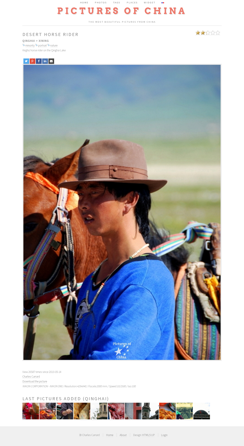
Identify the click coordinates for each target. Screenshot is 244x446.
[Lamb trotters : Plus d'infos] (82, 418)
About (123, 435)
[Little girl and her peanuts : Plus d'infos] (30, 418)
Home (109, 435)
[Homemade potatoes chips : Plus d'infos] (167, 418)
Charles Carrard (31, 376)
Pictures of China (122, 11)
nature (54, 45)
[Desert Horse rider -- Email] (51, 61)
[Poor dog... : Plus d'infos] (116, 418)
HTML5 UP (148, 435)
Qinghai (28, 41)
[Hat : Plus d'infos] (133, 418)
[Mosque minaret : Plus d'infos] (99, 418)
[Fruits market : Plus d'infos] (48, 418)
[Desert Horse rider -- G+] (33, 61)
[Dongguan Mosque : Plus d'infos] (150, 418)
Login (164, 435)
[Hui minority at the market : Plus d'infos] (65, 418)
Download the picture (34, 381)
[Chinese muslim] (122, 212)
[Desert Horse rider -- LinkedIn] (45, 61)
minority (30, 45)
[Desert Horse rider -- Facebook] (39, 61)
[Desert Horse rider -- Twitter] (26, 61)
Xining (44, 41)
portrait (42, 45)
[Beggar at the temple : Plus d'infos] (184, 418)
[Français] (163, 2)
